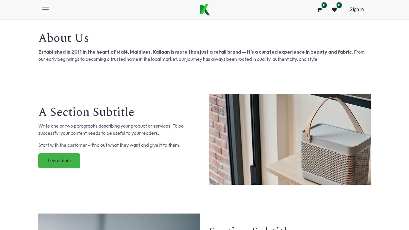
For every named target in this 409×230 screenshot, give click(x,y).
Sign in (357, 9)
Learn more (59, 161)
